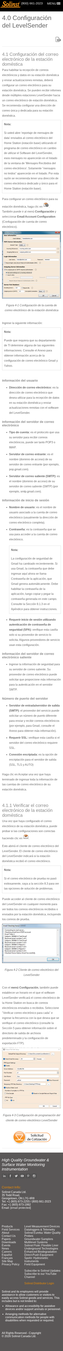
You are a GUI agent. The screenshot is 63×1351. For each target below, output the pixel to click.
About (5, 1232)
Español (7, 1254)
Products (7, 1226)
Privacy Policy (10, 1264)
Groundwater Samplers (38, 1239)
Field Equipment (34, 1264)
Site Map (7, 1261)
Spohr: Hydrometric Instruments (36, 1260)
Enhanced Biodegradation (40, 1251)
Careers (7, 1251)
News (5, 1248)
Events (6, 1245)
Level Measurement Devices (42, 1226)
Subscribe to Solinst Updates (42, 1270)
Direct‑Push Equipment (38, 1254)
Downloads (9, 1242)
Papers (6, 1239)
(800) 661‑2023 (32, 3)
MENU (51, 3)
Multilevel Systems (36, 1242)
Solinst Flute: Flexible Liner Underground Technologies (41, 1247)
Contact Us (9, 1235)
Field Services (11, 1229)
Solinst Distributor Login (39, 1283)
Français (7, 1258)
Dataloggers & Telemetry (39, 1229)
